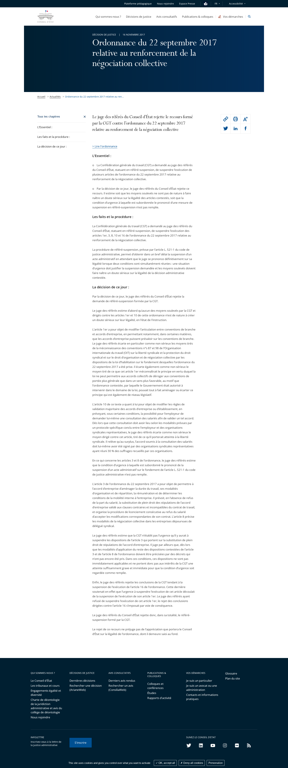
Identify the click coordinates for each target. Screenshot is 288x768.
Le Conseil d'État (41, 680)
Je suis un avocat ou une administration (201, 688)
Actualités (55, 96)
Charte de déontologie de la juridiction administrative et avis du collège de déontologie (46, 706)
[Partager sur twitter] (225, 129)
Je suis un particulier (199, 680)
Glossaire (231, 673)
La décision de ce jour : (52, 146)
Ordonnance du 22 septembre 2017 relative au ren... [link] (94, 96)
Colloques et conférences (155, 686)
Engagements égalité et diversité (46, 693)
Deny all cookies (193, 763)
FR (216, 3)
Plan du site (232, 678)
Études (151, 693)
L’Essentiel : (44, 127)
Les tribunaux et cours (45, 686)
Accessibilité (236, 3)
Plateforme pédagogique (138, 3)
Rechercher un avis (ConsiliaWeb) (120, 688)
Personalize (215, 763)
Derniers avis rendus (121, 680)
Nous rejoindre (40, 717)
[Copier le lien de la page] (225, 119)
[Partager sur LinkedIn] (235, 129)
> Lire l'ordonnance (104, 146)
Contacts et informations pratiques (202, 697)
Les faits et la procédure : (53, 137)
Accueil (41, 96)
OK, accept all (166, 763)
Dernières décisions (82, 680)
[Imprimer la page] (235, 119)
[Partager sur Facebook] (245, 129)
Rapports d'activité (159, 698)
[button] (108, 16)
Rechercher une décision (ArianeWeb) (86, 688)
